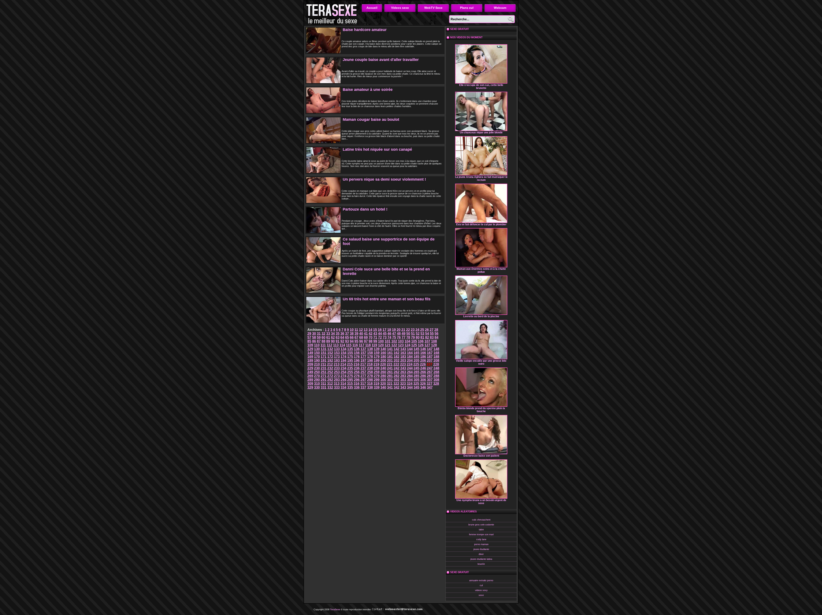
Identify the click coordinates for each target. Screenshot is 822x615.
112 (329, 345)
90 (333, 341)
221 (390, 364)
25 (422, 330)
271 (323, 376)
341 (390, 387)
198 (370, 360)
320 (383, 383)
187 (430, 356)
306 (423, 380)
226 (423, 364)
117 (361, 345)
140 (383, 349)
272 (330, 376)
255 (350, 372)
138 (370, 349)
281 (390, 376)
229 (310, 368)
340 (383, 387)
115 (348, 345)
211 (323, 364)
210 (317, 364)
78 (408, 337)
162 (396, 353)
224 (409, 364)
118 (368, 345)
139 (377, 349)
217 (363, 364)
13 (366, 330)
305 (416, 380)
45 (385, 333)
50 (408, 333)
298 (370, 380)
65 (347, 337)
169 (310, 356)
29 (309, 333)
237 (363, 368)
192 (330, 360)
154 (343, 353)
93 (347, 341)
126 (421, 345)
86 (314, 341)
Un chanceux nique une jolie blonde (481, 132)
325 (416, 383)
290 (317, 380)
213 (337, 364)
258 (370, 372)
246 (423, 368)
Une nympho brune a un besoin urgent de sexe (481, 502)
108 (434, 341)
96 (361, 341)
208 (436, 360)
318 (370, 383)
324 (409, 383)
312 (330, 383)
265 (416, 372)
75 (394, 337)
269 (310, 376)
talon (481, 529)
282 (396, 376)
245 (416, 368)
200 (383, 360)
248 (436, 368)
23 (413, 330)
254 (343, 372)
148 (436, 349)
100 (381, 341)
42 (370, 333)
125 (414, 345)
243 (403, 368)
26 (427, 330)
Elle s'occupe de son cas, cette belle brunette (481, 87)
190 (317, 360)
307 (430, 380)
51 (413, 333)
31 (319, 333)
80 (418, 337)
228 (436, 364)
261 (390, 372)
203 (403, 360)
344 (410, 387)
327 (429, 383)
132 (330, 349)
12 (361, 330)
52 (418, 333)
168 (436, 353)
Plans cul (467, 7)
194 (343, 360)
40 (361, 333)
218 (370, 364)
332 (330, 387)
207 (430, 360)
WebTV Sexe (433, 7)
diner (481, 554)
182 (396, 356)
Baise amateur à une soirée (368, 89)
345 (416, 387)
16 (380, 330)
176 (357, 356)
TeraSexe (333, 12)
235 (350, 368)
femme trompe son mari (481, 534)
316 (356, 383)
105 (414, 341)
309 (310, 383)
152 (330, 353)
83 (432, 337)
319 (376, 383)
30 (314, 333)
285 (416, 376)
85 (309, 341)
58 (314, 337)
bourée (481, 564)
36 (342, 333)
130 (317, 349)
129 (310, 349)
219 (376, 364)
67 (356, 337)
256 (357, 372)
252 (330, 372)
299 (377, 380)
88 (323, 341)
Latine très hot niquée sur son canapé (377, 149)
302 (396, 380)
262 (396, 372)
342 (396, 387)
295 (350, 380)
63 (338, 337)
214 (343, 364)
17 (384, 330)
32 (323, 333)
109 (310, 345)
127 (427, 345)
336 (357, 387)
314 (343, 383)
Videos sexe (400, 7)
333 (337, 387)
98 (370, 341)
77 (403, 337)
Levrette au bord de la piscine (481, 316)
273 (337, 376)
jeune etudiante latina (481, 559)
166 (423, 353)
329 (310, 387)
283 (403, 376)
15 (375, 330)
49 (403, 333)
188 (436, 356)
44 (380, 333)
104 (407, 341)
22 (408, 330)
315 (350, 383)
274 (343, 376)
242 (396, 368)
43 (375, 333)
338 (370, 387)
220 (383, 364)
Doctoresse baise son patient (481, 455)
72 (380, 337)
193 (337, 360)
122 (394, 345)
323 (403, 383)
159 (377, 353)
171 (323, 356)
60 (323, 337)
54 (427, 333)
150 (317, 353)
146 (423, 349)
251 (323, 372)
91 (338, 341)
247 (430, 368)
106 (421, 341)
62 (333, 337)
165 (416, 353)
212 (330, 364)
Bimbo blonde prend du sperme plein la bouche (481, 410)
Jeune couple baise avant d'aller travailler (381, 60)
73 (385, 337)
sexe (481, 595)
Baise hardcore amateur (365, 30)
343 (403, 387)
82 (427, 337)
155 (350, 353)
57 (309, 337)
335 (350, 387)
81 (422, 337)
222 (396, 364)
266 (423, 372)
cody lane (481, 539)
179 (377, 356)
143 (403, 349)
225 (416, 364)
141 (390, 349)
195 (350, 360)
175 (350, 356)
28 (436, 330)
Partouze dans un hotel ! (365, 209)
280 (383, 376)
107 (427, 341)
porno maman (481, 544)
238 (370, 368)
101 (387, 341)
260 (383, 372)
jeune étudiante (481, 549)
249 (310, 372)
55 (432, 333)
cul (481, 585)
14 (370, 330)
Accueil (371, 7)
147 (430, 349)
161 (390, 353)
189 (310, 360)
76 (399, 337)
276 (357, 376)
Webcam (500, 7)
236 (357, 368)
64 (342, 337)
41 (366, 333)
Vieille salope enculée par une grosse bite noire (481, 362)
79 (413, 337)
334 (343, 387)
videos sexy (481, 590)
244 (410, 368)
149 (310, 353)
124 (407, 345)
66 (352, 337)
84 (436, 337)
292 (330, 380)
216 (356, 364)
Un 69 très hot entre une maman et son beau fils (386, 299)
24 (417, 330)
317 (363, 383)
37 (347, 333)
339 (377, 387)
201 (390, 360)
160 (383, 353)
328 (436, 383)
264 (410, 372)
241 (390, 368)
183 (403, 356)
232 (330, 368)
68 (361, 337)
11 (356, 330)
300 (383, 380)
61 (328, 337)
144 (410, 349)
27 (431, 330)
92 (342, 341)
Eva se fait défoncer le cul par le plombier (481, 224)
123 (401, 345)
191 (323, 360)
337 (363, 387)
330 (317, 387)
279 (377, 376)
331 (323, 387)
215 (350, 364)
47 (394, 333)
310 (317, 383)
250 (317, 372)
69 (366, 337)
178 (370, 356)
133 (337, 349)
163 (403, 353)
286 (423, 376)
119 (374, 345)
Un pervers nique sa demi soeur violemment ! (384, 179)
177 (363, 356)
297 (363, 380)
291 (323, 380)
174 (343, 356)
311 (323, 383)
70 (370, 337)
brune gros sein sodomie (481, 524)
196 (357, 360)
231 (323, 368)
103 (401, 341)
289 (310, 380)
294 (343, 380)
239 (377, 368)
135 (350, 349)
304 (410, 380)
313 (337, 383)
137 (363, 349)
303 (403, 380)
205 (416, 360)
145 (416, 349)
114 (342, 345)
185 (416, 356)
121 (387, 345)
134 (343, 349)
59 (319, 337)
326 (423, 383)
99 (375, 341)
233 (337, 368)
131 (323, 349)
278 (370, 376)
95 (356, 341)
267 (430, 372)
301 (390, 380)
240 (383, 368)
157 (363, 353)
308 (436, 380)
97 (366, 341)
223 (403, 364)
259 (377, 372)
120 (381, 345)
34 (333, 333)
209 (310, 364)
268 (436, 372)
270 (317, 376)
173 (337, 356)
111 (323, 345)
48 (399, 333)
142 (396, 349)
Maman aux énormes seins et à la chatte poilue (481, 270)
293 (337, 380)
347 (430, 387)
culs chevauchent (481, 519)
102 (394, 341)
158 (370, 353)
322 (396, 383)
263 (403, 372)
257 (363, 372)
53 (422, 333)
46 (389, 333)
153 (337, 353)
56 (436, 333)
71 (375, 337)
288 (436, 376)
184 (410, 356)
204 (410, 360)
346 (423, 387)
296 (357, 380)
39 (356, 333)
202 (396, 360)
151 (323, 353)
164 (410, 353)
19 (394, 330)
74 (389, 337)
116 (355, 345)
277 (363, 376)
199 (377, 360)
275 (350, 376)
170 (317, 356)
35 (338, 333)
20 (399, 330)
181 (390, 356)
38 (352, 333)
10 (352, 330)
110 (317, 345)
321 (390, 383)
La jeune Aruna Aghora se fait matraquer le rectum (481, 178)
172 (330, 356)
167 (430, 353)
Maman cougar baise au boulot (371, 119)
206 (423, 360)
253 (337, 372)
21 (403, 330)
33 (328, 333)
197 (363, 360)
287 (430, 376)
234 (343, 368)
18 (389, 330)
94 (352, 341)
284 (410, 376)
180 (383, 356)
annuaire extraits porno (481, 580)
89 (328, 341)
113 (336, 345)
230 (317, 368)
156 (357, 353)
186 (423, 356)
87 (319, 341)
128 (434, 345)
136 (357, 349)
